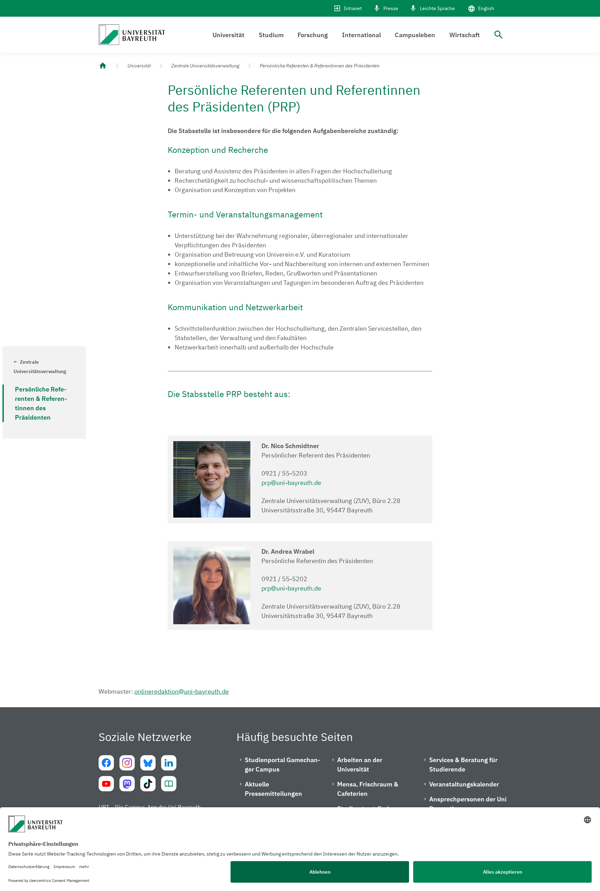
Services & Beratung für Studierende (463, 764)
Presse (390, 8)
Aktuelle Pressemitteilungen (273, 789)
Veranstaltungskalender (464, 784)
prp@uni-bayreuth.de (291, 483)
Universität (228, 35)
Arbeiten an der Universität (359, 764)
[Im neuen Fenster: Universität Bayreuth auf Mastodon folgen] (127, 783)
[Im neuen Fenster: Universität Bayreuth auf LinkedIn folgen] (168, 762)
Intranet (353, 8)
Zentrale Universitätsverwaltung (205, 66)
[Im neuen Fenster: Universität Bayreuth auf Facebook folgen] (106, 762)
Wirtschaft (464, 35)
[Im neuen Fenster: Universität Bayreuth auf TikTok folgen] (148, 783)
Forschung (313, 35)
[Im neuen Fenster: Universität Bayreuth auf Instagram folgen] (127, 762)
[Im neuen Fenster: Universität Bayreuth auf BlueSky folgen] (148, 762)
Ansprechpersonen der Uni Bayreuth (468, 803)
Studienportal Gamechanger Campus (282, 764)
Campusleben (415, 35)
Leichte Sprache (437, 8)
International (361, 35)
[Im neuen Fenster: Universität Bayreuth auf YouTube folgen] (106, 783)
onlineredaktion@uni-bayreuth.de (181, 691)
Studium (271, 35)
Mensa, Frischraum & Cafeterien (367, 789)
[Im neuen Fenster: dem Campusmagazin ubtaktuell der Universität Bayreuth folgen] (168, 783)
